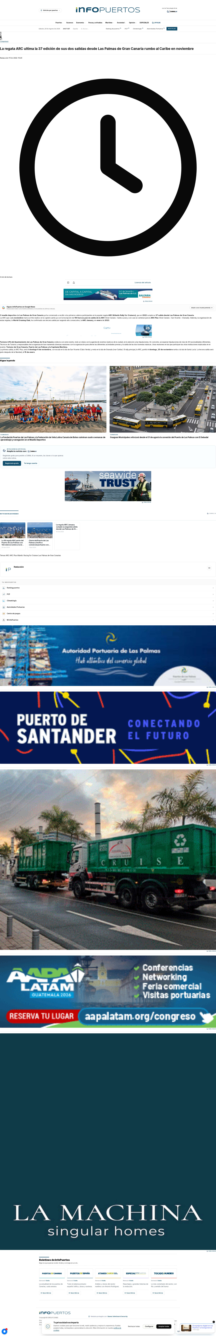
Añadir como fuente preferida (200, 308)
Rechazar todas (134, 1326)
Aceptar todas (164, 1326)
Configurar (149, 1326)
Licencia (143, 282)
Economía (80, 23)
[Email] (209, 568)
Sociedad (120, 23)
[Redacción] (8, 569)
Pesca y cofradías (95, 23)
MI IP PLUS (172, 28)
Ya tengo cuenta (30, 463)
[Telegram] (108, 37)
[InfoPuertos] (108, 10)
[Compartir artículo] (74, 283)
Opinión (132, 23)
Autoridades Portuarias (155, 29)
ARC (7, 555)
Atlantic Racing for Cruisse (27, 555)
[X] (108, 32)
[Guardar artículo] (68, 283)
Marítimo (108, 23)
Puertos (59, 23)
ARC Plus (13, 555)
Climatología (137, 29)
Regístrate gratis (12, 463)
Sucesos (69, 23)
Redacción (4, 58)
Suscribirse (47, 1293)
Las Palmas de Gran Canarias (49, 555)
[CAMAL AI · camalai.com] (172, 11)
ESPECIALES (144, 23)
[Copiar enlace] (1, 39)
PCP (126, 29)
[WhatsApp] (108, 35)
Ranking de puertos (112, 29)
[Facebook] (108, 34)
